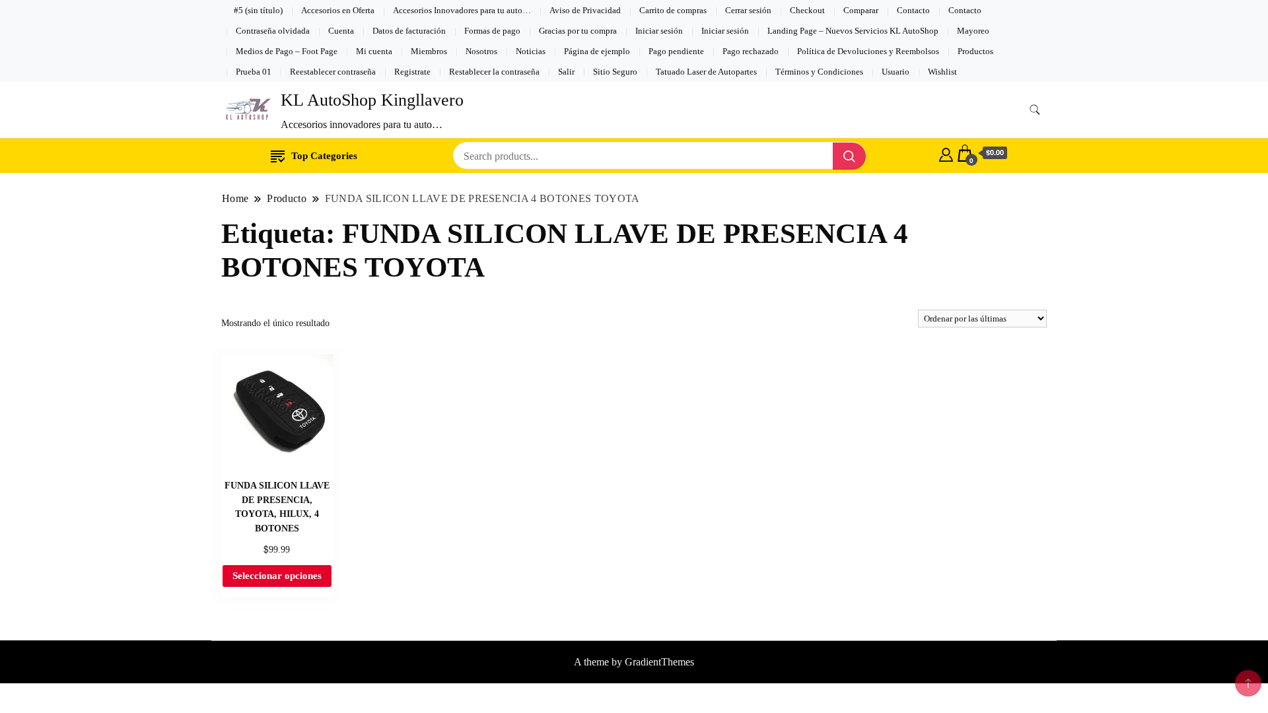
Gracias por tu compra (578, 31)
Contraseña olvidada (273, 31)
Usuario (895, 72)
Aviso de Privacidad (585, 10)
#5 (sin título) (258, 10)
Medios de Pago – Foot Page (286, 51)
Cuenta (341, 31)
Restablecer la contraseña (494, 72)
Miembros (429, 51)
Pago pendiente (676, 51)
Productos (975, 51)
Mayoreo (973, 31)
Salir (566, 72)
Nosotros (481, 51)
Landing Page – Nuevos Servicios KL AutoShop (852, 31)
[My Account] (946, 153)
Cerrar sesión (748, 10)
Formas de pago (492, 31)
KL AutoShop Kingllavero (372, 100)
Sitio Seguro (615, 72)
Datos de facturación (409, 31)
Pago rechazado (750, 51)
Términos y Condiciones (819, 72)
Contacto (913, 10)
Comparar (860, 10)
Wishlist (942, 72)
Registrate (412, 72)
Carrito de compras (673, 10)
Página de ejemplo (597, 51)
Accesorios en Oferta (337, 10)
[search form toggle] (1035, 110)
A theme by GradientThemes (634, 661)
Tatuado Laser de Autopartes (706, 72)
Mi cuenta (374, 51)
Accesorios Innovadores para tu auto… (462, 10)
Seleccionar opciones (277, 575)
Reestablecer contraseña (333, 72)
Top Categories (324, 156)
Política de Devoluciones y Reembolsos (868, 51)
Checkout (807, 10)
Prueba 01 (253, 72)
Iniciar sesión (659, 31)
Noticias (531, 51)
